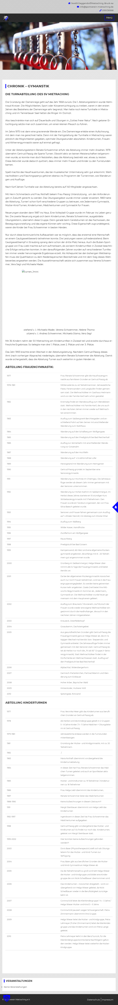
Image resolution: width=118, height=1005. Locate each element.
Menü (109, 17)
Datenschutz (93, 999)
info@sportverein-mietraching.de (96, 7)
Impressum (107, 999)
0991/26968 (107, 10)
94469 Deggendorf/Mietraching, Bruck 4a (92, 3)
